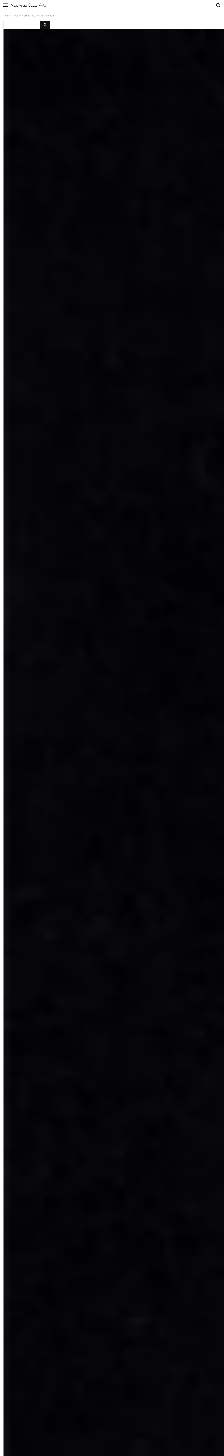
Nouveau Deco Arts (28, 5)
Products (16, 15)
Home (7, 15)
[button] (45, 25)
